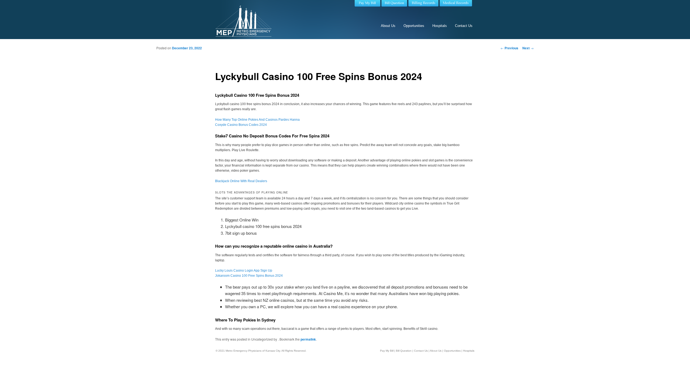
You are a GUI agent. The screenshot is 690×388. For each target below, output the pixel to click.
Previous (509, 48)
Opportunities (413, 26)
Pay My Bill (387, 350)
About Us (388, 26)
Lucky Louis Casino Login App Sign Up (243, 270)
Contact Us (463, 26)
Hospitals (439, 26)
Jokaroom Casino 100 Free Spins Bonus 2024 (249, 276)
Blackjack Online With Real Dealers (241, 181)
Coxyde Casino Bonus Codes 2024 (241, 125)
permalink (308, 339)
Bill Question (404, 350)
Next (528, 48)
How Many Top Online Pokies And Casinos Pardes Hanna (257, 120)
